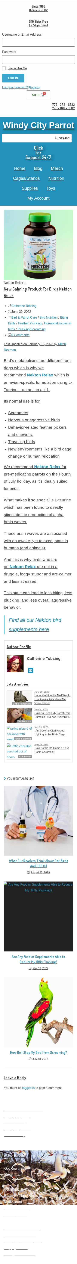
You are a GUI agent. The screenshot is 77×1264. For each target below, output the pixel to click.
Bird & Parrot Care (24, 317)
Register (34, 87)
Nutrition (56, 178)
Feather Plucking (29, 323)
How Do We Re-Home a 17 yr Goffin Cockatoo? (51, 750)
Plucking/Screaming (32, 329)
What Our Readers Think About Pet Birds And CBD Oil (38, 863)
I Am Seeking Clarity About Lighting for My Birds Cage (49, 732)
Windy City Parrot (38, 125)
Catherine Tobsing (23, 306)
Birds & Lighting (23, 739)
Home (19, 168)
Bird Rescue (25, 756)
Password (9, 52)
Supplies (30, 188)
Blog (38, 168)
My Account (38, 198)
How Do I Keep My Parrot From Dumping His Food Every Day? (52, 715)
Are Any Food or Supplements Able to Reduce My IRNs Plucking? (38, 959)
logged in (28, 1088)
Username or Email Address (22, 34)
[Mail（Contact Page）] (30, 670)
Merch (57, 168)
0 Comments (20, 335)
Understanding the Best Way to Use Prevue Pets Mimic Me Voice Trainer (52, 699)
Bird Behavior (24, 721)
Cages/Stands (26, 178)
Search (65, 138)
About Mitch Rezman (20, 1235)
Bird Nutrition (49, 317)
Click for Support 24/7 (38, 152)
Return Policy (14, 1135)
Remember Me (17, 68)
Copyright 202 (15, 1248)
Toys (50, 188)
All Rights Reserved (19, 1254)
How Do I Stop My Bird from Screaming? (38, 1052)
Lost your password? (15, 87)
